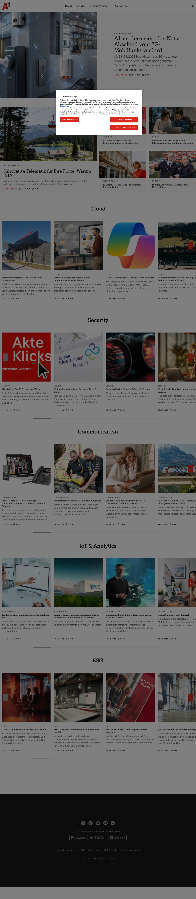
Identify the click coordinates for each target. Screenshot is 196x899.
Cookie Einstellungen (69, 120)
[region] (99, 112)
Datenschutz (64, 106)
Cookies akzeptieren (124, 120)
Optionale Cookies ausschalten (124, 127)
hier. (123, 114)
